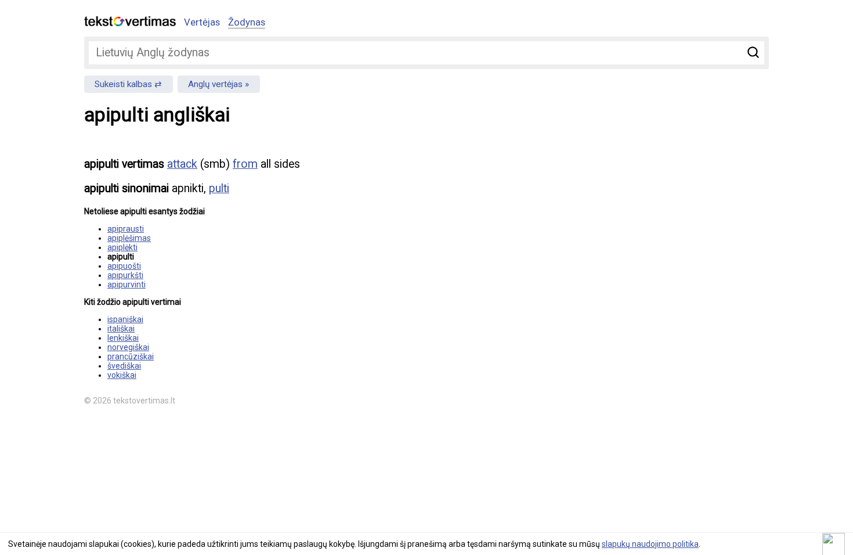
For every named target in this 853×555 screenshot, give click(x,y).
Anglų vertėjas (215, 84)
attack (182, 164)
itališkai (121, 328)
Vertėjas (202, 22)
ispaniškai (125, 319)
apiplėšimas (129, 238)
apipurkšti (125, 275)
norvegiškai (128, 347)
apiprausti (125, 228)
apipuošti (124, 266)
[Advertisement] (647, 229)
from (245, 164)
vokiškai (121, 375)
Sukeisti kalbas (123, 84)
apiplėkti (122, 247)
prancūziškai (130, 356)
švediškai (124, 365)
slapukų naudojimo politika (650, 544)
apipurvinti (126, 284)
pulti (219, 188)
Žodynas (246, 22)
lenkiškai (123, 338)
